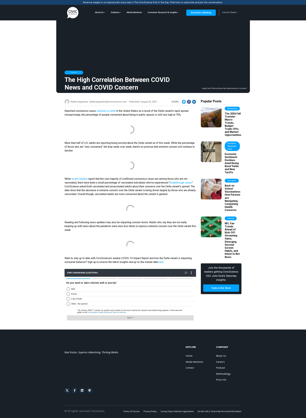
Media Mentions (134, 12)
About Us (99, 12)
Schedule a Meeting (201, 12)
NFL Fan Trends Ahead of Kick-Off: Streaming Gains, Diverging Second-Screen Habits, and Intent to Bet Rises (232, 240)
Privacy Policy (150, 411)
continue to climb (106, 110)
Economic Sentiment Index (231, 146)
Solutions (115, 12)
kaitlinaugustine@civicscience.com (108, 101)
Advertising (232, 108)
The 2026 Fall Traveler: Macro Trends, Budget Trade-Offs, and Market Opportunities (233, 124)
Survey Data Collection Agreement (177, 411)
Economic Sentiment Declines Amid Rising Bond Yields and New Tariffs (232, 163)
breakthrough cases (181, 182)
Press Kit (221, 379)
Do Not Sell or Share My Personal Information (219, 411)
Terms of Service (131, 411)
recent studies (79, 178)
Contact (190, 367)
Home (189, 355)
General (230, 218)
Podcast (220, 367)
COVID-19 (74, 72)
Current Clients (229, 12)
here (161, 262)
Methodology (223, 373)
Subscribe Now (221, 288)
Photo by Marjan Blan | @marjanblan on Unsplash (229, 88)
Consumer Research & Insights (162, 12)
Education (231, 181)
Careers (220, 361)
